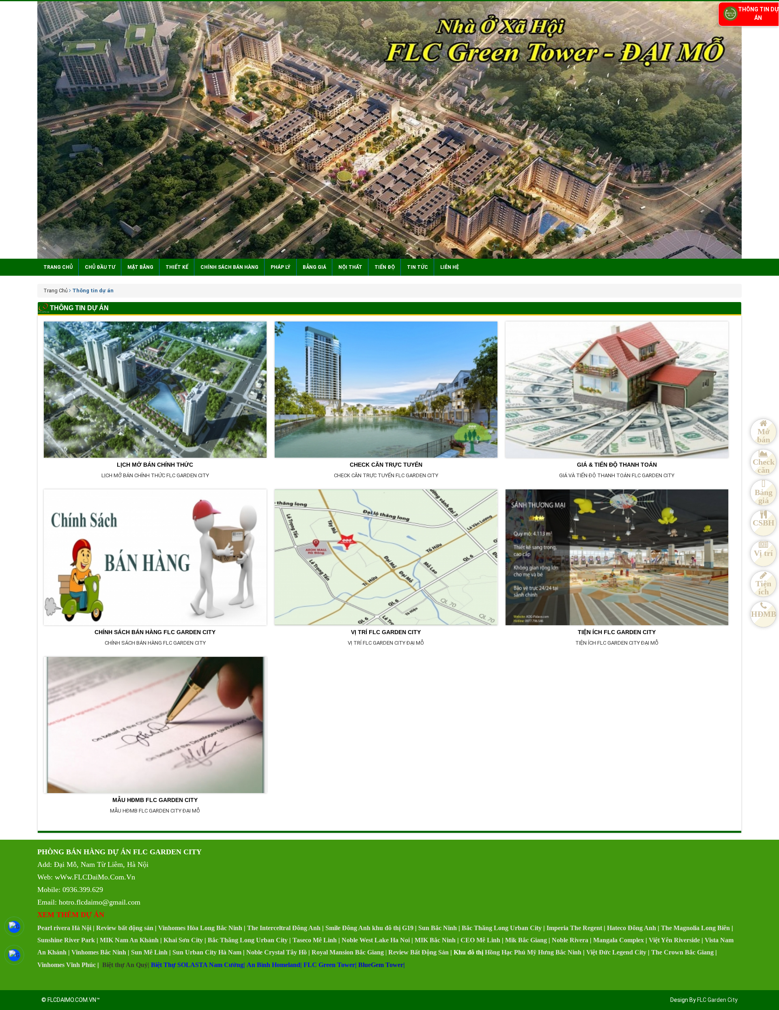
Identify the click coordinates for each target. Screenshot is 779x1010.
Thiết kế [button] (177, 267)
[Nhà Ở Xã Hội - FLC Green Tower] (389, 130)
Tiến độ (384, 267)
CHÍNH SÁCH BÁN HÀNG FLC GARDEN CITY (155, 632)
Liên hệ (449, 267)
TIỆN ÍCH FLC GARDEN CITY (617, 632)
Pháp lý (281, 267)
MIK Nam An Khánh (129, 940)
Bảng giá (314, 267)
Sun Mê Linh (149, 952)
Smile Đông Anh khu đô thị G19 (369, 927)
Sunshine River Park (66, 940)
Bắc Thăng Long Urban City (502, 927)
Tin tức (417, 267)
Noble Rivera (570, 940)
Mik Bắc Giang (526, 940)
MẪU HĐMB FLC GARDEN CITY (155, 800)
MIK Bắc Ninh (435, 940)
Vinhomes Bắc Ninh (98, 952)
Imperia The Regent (574, 927)
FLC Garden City (717, 1000)
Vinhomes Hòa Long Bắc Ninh (200, 927)
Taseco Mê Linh (315, 940)
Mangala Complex (618, 940)
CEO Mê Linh (480, 940)
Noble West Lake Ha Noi (376, 940)
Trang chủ (58, 267)
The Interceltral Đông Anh (284, 927)
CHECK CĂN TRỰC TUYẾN (386, 464)
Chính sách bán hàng (229, 267)
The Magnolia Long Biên (695, 927)
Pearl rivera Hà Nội (64, 927)
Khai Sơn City (183, 940)
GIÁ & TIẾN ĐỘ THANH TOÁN (617, 464)
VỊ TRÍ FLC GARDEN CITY (386, 632)
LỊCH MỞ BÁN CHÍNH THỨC (155, 464)
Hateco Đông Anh (631, 927)
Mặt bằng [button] (140, 267)
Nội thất (350, 267)
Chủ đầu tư (100, 267)
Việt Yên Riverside (674, 940)
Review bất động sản (124, 927)
